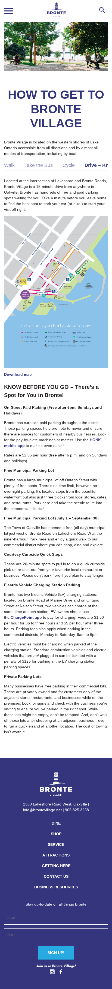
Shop (56, 834)
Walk (9, 165)
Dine (56, 823)
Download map (18, 374)
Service (56, 844)
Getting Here (56, 866)
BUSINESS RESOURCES (56, 887)
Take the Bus (38, 165)
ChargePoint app (26, 617)
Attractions (56, 855)
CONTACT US (56, 876)
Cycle (69, 165)
